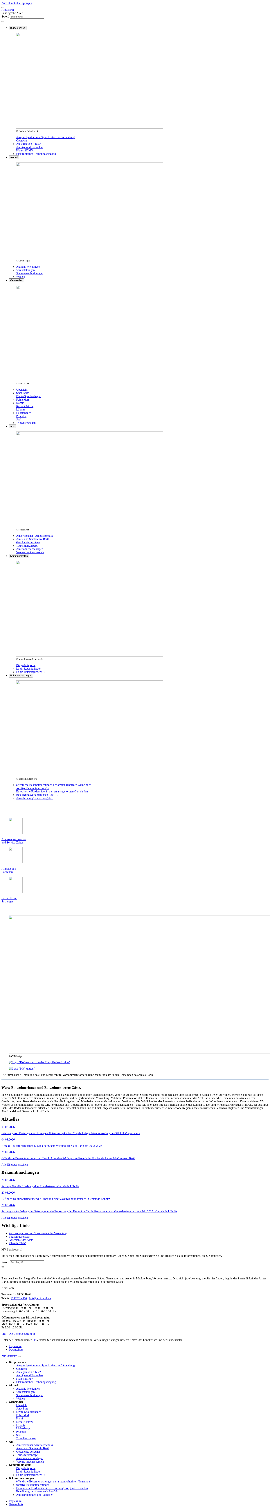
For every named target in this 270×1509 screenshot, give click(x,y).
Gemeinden (16, 280)
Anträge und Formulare (29, 147)
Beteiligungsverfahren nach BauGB (37, 794)
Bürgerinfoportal (25, 665)
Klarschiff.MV (24, 150)
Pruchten (21, 416)
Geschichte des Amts (28, 542)
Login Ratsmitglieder (28, 668)
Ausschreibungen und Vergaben (34, 798)
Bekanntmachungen (20, 675)
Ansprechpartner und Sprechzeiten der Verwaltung (45, 137)
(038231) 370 (19, 1298)
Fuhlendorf (22, 399)
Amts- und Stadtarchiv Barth (32, 539)
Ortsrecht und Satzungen (9, 900)
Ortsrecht (21, 140)
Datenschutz (16, 1349)
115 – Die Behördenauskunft (18, 1333)
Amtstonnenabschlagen (29, 549)
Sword (5, 16)
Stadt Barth (22, 392)
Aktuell (14, 157)
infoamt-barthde (40, 1298)
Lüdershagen (23, 412)
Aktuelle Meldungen (28, 266)
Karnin (20, 402)
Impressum (15, 1346)
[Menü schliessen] (19, 1356)
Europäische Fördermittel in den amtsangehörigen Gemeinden (52, 791)
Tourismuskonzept (26, 545)
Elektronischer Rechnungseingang (36, 153)
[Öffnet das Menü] (2, 7)
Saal (18, 419)
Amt (12, 426)
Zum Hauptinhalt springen (16, 3)
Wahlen (20, 276)
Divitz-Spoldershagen (28, 396)
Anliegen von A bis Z (28, 143)
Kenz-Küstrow (24, 406)
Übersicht (21, 389)
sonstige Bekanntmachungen (32, 788)
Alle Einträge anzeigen (14, 1164)
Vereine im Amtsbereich (30, 552)
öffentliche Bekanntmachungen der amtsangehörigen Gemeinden (53, 784)
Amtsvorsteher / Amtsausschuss (34, 535)
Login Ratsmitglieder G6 (30, 671)
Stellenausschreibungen (29, 273)
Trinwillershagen (26, 422)
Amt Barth (7, 9)
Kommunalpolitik (19, 556)
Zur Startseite (9, 1355)
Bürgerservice (17, 28)
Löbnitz (20, 409)
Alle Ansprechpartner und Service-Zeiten (13, 841)
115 (34, 1340)
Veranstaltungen (25, 270)
